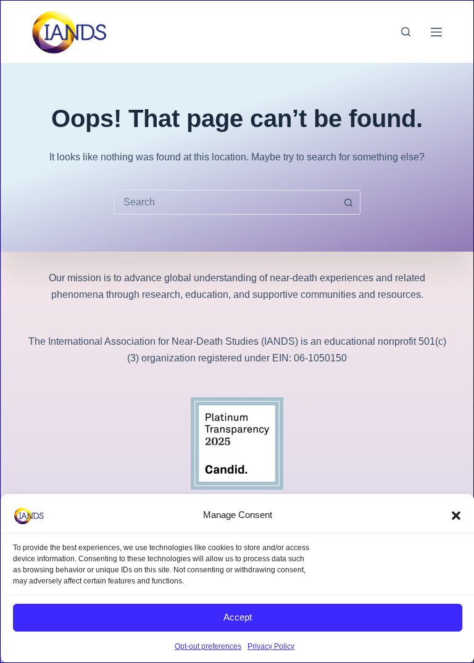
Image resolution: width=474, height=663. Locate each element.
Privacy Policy (270, 646)
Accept (237, 617)
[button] (456, 515)
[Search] (405, 31)
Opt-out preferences (208, 646)
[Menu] (436, 32)
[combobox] (225, 202)
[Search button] (348, 202)
